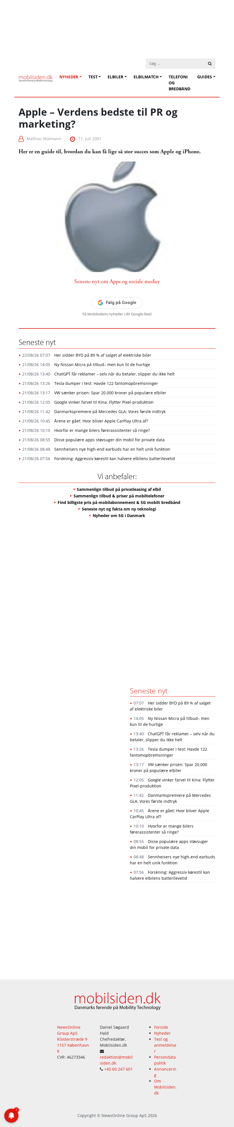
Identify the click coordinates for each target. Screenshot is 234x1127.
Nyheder (68, 76)
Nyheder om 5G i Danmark (119, 515)
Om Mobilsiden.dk (165, 1087)
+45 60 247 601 (118, 1069)
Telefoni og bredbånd (179, 82)
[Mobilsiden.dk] (36, 76)
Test (93, 76)
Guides (204, 76)
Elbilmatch (146, 76)
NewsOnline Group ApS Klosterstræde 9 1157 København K (73, 1039)
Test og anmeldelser (165, 1045)
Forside (161, 1027)
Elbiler (115, 76)
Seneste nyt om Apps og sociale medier (117, 281)
